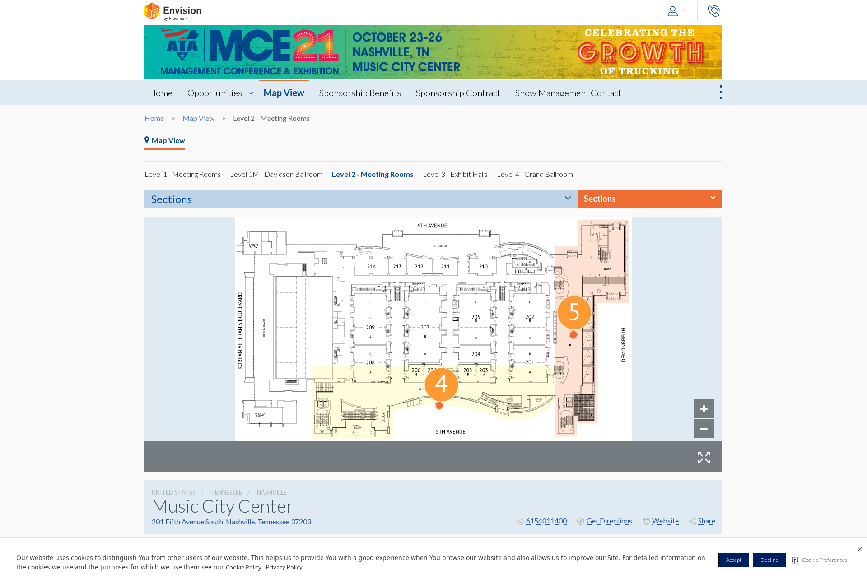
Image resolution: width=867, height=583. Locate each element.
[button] (819, 560)
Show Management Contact (568, 92)
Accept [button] (733, 559)
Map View (284, 92)
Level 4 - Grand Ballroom (535, 174)
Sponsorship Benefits (360, 92)
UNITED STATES (174, 492)
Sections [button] (600, 199)
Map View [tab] (168, 140)
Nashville (272, 492)
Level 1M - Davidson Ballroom (276, 174)
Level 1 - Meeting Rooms (182, 174)
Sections (171, 198)
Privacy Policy (284, 567)
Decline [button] (769, 559)
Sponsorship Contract (458, 92)
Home (160, 92)
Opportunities (214, 92)
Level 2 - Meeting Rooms (373, 174)
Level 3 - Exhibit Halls (455, 174)
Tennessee (226, 492)
